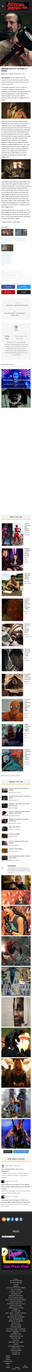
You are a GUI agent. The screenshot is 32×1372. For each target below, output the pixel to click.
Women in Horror (16, 1350)
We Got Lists (16, 1348)
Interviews (17, 1367)
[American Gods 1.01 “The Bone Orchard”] (7, 232)
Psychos (14, 1368)
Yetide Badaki (6, 280)
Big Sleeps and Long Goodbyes (16, 1300)
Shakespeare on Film (16, 1336)
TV (8, 1365)
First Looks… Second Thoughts (16, 1313)
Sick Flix (16, 1340)
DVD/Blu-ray (8, 1361)
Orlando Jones (6, 278)
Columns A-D (16, 1286)
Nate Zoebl (14, 836)
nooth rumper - (12, 1166)
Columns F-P (16, 1309)
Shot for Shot (16, 1338)
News (25, 1365)
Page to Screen (16, 1325)
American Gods (6, 272)
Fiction (16, 1285)
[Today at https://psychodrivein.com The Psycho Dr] (16, 1012)
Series (8, 1367)
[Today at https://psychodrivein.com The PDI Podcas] (16, 890)
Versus (16, 1344)
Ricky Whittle (26, 278)
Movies (8, 1363)
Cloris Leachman (17, 272)
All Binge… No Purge (16, 1292)
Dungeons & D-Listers (16, 1308)
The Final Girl (14, 800)
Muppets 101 (16, 1323)
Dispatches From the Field (16, 1304)
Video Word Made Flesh (16, 1346)
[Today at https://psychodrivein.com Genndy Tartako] (16, 1042)
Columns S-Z (16, 1332)
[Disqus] (16, 438)
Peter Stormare (16, 278)
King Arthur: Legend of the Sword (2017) (17, 304)
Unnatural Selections (16, 1342)
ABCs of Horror (16, 1290)
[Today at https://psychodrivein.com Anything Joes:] (16, 920)
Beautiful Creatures (16, 1296)
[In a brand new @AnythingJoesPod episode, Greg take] (16, 1134)
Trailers (25, 1367)
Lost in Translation (16, 1319)
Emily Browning (6, 274)
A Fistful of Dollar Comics (16, 1288)
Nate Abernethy (15, 815)
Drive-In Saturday (16, 1306)
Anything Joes (16, 1294)
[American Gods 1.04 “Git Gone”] (21, 232)
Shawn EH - (11, 1181)
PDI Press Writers (16, 1283)
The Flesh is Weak (16, 1315)
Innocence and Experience (16, 1317)
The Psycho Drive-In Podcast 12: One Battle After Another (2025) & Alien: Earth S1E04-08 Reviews (15, 1187)
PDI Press (16, 1279)
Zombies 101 (16, 1354)
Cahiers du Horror (16, 1302)
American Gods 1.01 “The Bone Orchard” (6, 240)
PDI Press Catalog (16, 1281)
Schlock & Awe (16, 1334)
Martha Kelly (22, 276)
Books (8, 1357)
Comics (8, 1359)
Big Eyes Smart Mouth (16, 1298)
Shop (19, 1368)
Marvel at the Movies (16, 1321)
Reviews (11, 73)
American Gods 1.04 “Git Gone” (20, 239)
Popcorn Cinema (16, 1327)
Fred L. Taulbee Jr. (16, 829)
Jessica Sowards (15, 860)
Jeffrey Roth (5, 74)
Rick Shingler (14, 808)
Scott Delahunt (15, 845)
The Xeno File (16, 1352)
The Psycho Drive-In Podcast (16, 1329)
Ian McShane (5, 276)
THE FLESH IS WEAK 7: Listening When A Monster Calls (14, 313)
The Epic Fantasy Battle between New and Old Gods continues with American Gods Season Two (7, 259)
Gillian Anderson (17, 274)
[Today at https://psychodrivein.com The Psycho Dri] (16, 951)
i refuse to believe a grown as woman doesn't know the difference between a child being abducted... (14, 1175)
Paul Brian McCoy (26, 560)
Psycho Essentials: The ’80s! (16, 1331)
